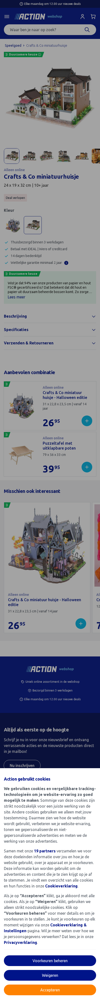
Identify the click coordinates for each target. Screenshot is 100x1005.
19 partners (45, 851)
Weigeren (50, 975)
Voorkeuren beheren (50, 961)
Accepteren (50, 990)
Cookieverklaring (61, 886)
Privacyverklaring (20, 942)
